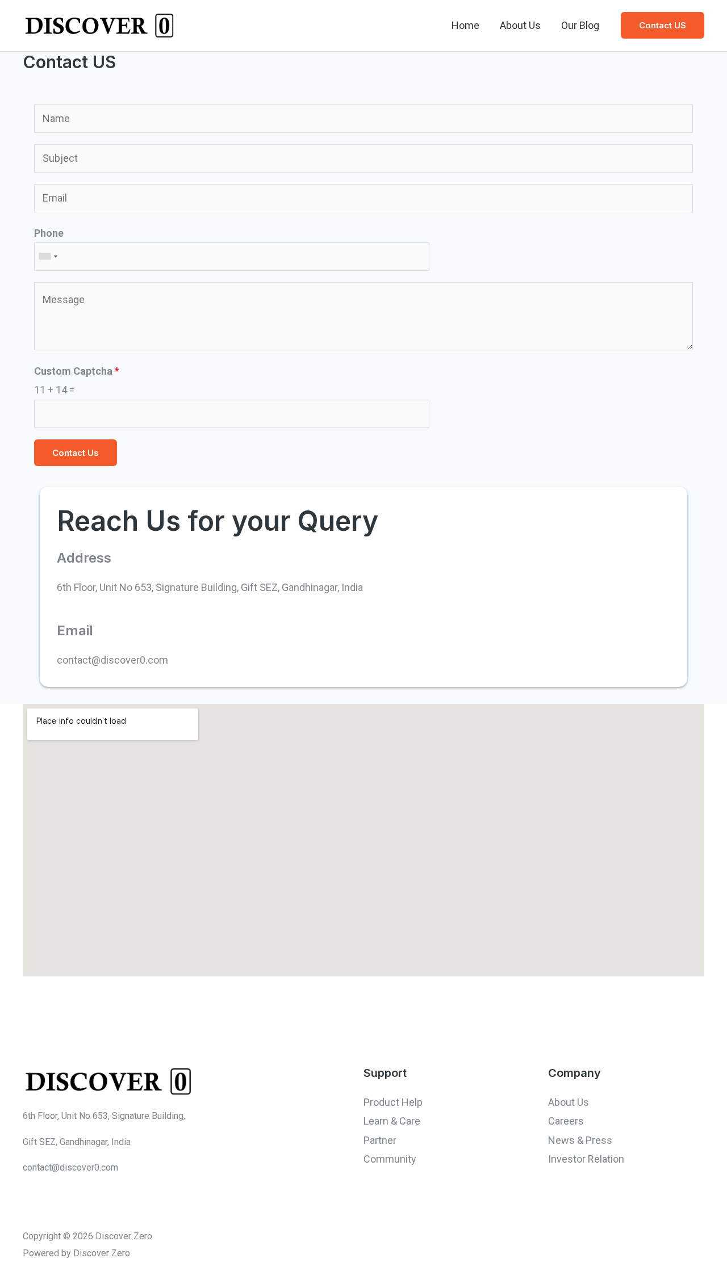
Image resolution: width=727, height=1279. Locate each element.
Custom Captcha (76, 371)
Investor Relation (586, 1159)
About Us (520, 25)
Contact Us (75, 452)
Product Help (393, 1102)
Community (390, 1159)
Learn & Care (392, 1121)
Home (465, 25)
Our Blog (580, 25)
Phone (49, 233)
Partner (380, 1140)
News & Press (580, 1140)
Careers (566, 1121)
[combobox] (48, 256)
